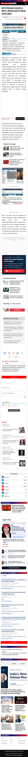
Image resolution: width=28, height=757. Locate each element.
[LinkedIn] (17, 352)
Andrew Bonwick (7, 435)
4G (19, 738)
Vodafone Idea (21, 740)
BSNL (11, 740)
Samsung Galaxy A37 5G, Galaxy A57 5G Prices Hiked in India (14, 580)
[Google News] (16, 357)
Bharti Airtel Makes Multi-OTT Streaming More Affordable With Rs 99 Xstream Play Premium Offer (18, 509)
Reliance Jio (4, 743)
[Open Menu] (25, 3)
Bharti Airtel (4, 740)
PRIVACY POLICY (18, 755)
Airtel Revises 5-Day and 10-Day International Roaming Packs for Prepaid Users (13, 335)
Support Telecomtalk (6, 0)
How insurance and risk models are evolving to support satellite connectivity (10, 442)
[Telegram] (9, 356)
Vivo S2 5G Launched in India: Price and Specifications (12, 341)
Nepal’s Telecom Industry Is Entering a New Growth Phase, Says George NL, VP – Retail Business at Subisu (7, 709)
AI (10, 743)
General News (21, 743)
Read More (17, 310)
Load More (14, 377)
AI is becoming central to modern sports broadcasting (10, 429)
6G (2, 738)
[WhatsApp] (22, 352)
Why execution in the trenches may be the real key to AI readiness (10, 463)
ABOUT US (7, 753)
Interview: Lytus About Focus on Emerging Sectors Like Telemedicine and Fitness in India (7, 726)
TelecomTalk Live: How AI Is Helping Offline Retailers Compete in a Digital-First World (20, 708)
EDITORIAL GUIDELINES (16, 753)
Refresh (4, 575)
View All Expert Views (14, 568)
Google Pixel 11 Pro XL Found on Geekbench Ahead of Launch (13, 323)
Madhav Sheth (6, 447)
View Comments (14, 410)
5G (10, 738)
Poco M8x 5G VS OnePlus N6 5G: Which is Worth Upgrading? (13, 593)
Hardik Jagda (6, 424)
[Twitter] (9, 352)
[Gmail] (13, 352)
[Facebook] (4, 352)
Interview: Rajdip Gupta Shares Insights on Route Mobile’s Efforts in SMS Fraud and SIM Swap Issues (20, 727)
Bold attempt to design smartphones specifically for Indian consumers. (8, 452)
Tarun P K (6, 17)
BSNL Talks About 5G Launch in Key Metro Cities (13, 605)
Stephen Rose (6, 458)
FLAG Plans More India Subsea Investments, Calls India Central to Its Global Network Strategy (13, 691)
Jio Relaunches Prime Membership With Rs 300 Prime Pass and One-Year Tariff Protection (14, 618)
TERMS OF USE (9, 755)
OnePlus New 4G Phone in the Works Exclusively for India (13, 630)
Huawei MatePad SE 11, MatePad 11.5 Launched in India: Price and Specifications (13, 328)
